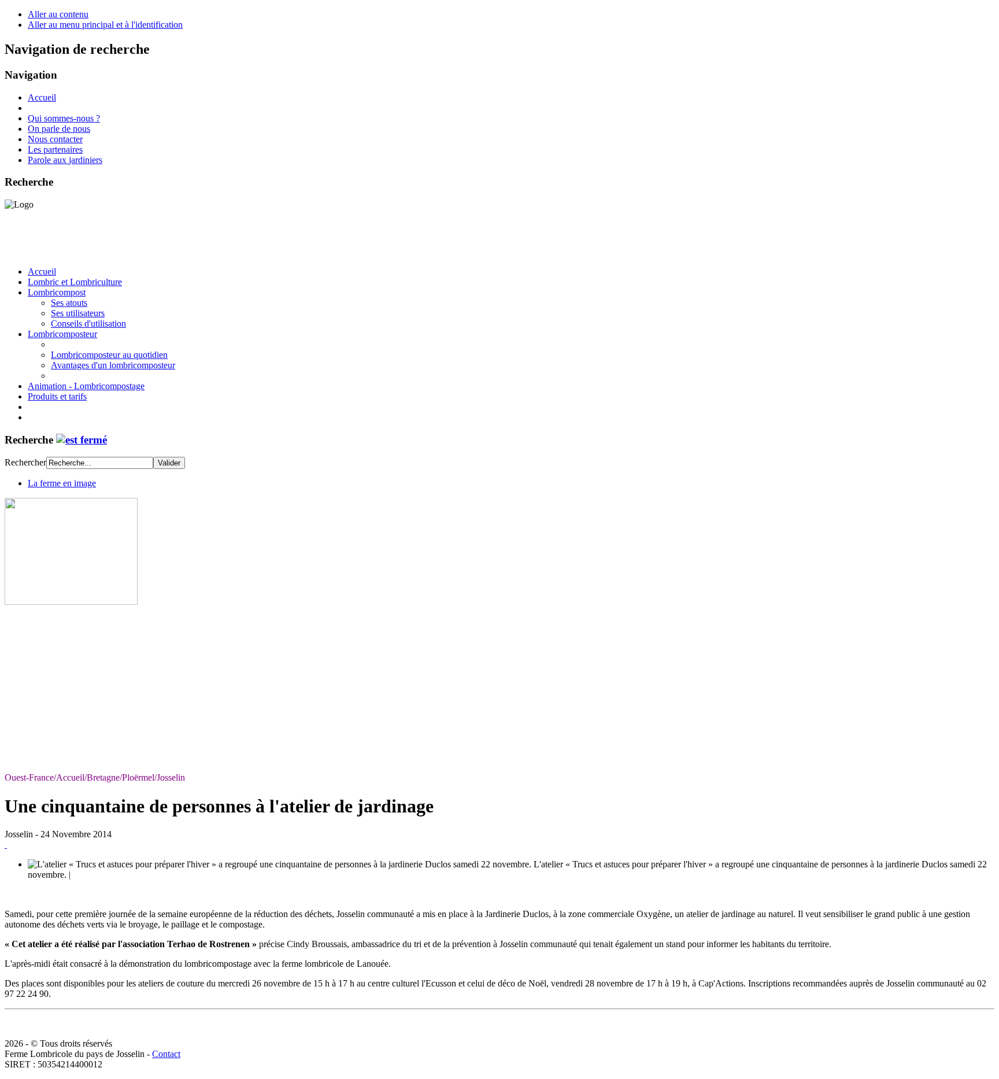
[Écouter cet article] (6, 844)
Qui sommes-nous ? (64, 118)
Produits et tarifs (57, 396)
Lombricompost (57, 292)
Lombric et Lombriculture (75, 282)
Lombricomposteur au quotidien (109, 355)
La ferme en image (62, 483)
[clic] (81, 440)
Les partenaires (55, 149)
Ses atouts (69, 303)
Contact (166, 1054)
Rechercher (25, 462)
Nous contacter (55, 139)
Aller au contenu (58, 14)
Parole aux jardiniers (65, 160)
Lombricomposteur (62, 334)
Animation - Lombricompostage (86, 386)
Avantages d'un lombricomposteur (113, 365)
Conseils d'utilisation (88, 323)
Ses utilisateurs (78, 313)
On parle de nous (59, 129)
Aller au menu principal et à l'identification (105, 24)
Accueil (42, 97)
